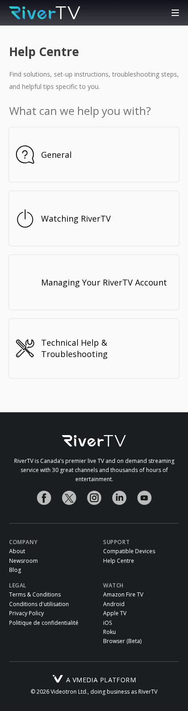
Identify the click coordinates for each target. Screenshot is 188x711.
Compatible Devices (129, 551)
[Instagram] (94, 498)
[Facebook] (44, 498)
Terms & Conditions (35, 595)
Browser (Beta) (122, 641)
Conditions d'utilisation (39, 604)
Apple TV (114, 613)
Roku (109, 632)
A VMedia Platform (101, 679)
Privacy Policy (26, 613)
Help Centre (118, 561)
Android (114, 604)
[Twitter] (69, 498)
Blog (15, 570)
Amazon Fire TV (123, 595)
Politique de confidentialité (43, 623)
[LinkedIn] (119, 498)
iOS (107, 623)
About (17, 551)
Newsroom (23, 561)
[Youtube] (144, 498)
